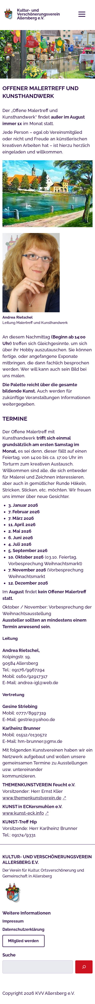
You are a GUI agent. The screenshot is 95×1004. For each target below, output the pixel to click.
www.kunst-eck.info (23, 813)
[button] (82, 14)
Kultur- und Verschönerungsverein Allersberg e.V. (38, 14)
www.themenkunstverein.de (31, 797)
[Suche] (84, 966)
